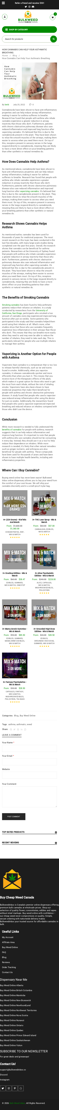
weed (29, 724)
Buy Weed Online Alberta (11, 985)
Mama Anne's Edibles (14, 641)
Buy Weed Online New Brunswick (15, 1000)
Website (6, 769)
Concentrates (12, 532)
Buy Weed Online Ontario (11, 1025)
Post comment (13, 817)
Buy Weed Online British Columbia (16, 990)
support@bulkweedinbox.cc (13, 1069)
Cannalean (40, 529)
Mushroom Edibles (44, 588)
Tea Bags (20, 699)
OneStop (21, 585)
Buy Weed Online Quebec (11, 1030)
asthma (12, 724)
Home (5, 55)
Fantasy (19, 692)
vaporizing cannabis (29, 191)
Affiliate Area (8, 942)
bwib (7, 104)
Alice (39, 583)
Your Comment (9, 784)
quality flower (18, 910)
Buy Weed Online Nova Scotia (14, 1015)
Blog (15, 55)
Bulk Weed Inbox (17, 1103)
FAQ (4, 952)
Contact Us (7, 972)
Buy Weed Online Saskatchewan (15, 1040)
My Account (7, 937)
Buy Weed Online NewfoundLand (15, 1005)
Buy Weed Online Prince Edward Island (18, 1035)
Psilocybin (44, 590)
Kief (22, 532)
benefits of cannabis (11, 429)
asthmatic (21, 724)
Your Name (8, 742)
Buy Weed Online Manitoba (12, 995)
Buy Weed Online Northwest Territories (18, 1010)
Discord (3, 1074)
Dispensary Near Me (13, 979)
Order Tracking (9, 967)
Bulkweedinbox (7, 921)
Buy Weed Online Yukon (11, 1045)
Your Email (8, 756)
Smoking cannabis (10, 305)
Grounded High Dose (44, 641)
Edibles (49, 529)
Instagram (4, 1079)
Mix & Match (14, 534)
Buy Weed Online (28, 715)
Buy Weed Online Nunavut (12, 1020)
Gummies (19, 583)
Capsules (47, 583)
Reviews (6, 962)
